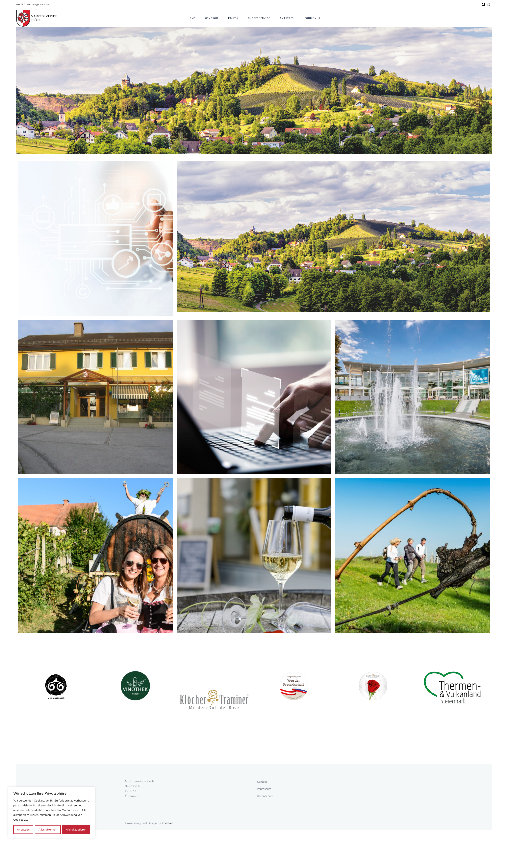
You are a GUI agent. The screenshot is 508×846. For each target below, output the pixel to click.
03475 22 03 (23, 4)
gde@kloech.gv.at (41, 4)
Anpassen (23, 829)
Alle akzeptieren (76, 829)
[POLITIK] (95, 397)
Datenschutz (265, 796)
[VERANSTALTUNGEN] (95, 555)
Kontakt (262, 781)
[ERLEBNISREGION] (412, 397)
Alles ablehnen (47, 829)
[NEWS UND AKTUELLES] (95, 238)
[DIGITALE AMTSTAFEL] (254, 397)
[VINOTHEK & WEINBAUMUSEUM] (254, 555)
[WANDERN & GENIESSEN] (412, 555)
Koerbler (167, 823)
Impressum (264, 789)
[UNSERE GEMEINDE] (333, 238)
